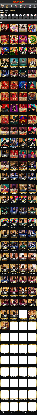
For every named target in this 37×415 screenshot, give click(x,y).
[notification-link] (35, 1)
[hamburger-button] (1, 1)
